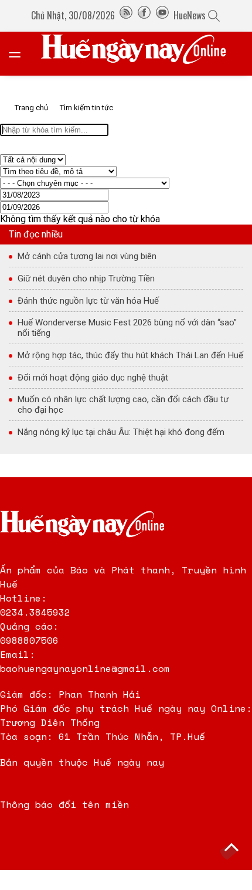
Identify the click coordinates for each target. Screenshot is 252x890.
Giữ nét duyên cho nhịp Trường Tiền (86, 278)
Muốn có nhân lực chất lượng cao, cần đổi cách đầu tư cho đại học (123, 404)
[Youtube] (162, 15)
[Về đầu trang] (231, 849)
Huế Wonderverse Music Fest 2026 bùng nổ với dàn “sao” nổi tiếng (127, 327)
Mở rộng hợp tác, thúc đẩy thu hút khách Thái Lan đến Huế (130, 355)
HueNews (189, 15)
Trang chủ (31, 107)
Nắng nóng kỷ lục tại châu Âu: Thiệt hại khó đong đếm (121, 432)
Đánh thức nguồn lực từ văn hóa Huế (88, 300)
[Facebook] (144, 15)
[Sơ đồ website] (126, 15)
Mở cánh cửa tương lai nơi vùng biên (87, 256)
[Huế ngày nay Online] (140, 54)
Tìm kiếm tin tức (86, 107)
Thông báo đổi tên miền (64, 804)
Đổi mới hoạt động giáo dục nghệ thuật (93, 377)
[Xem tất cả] (20, 54)
